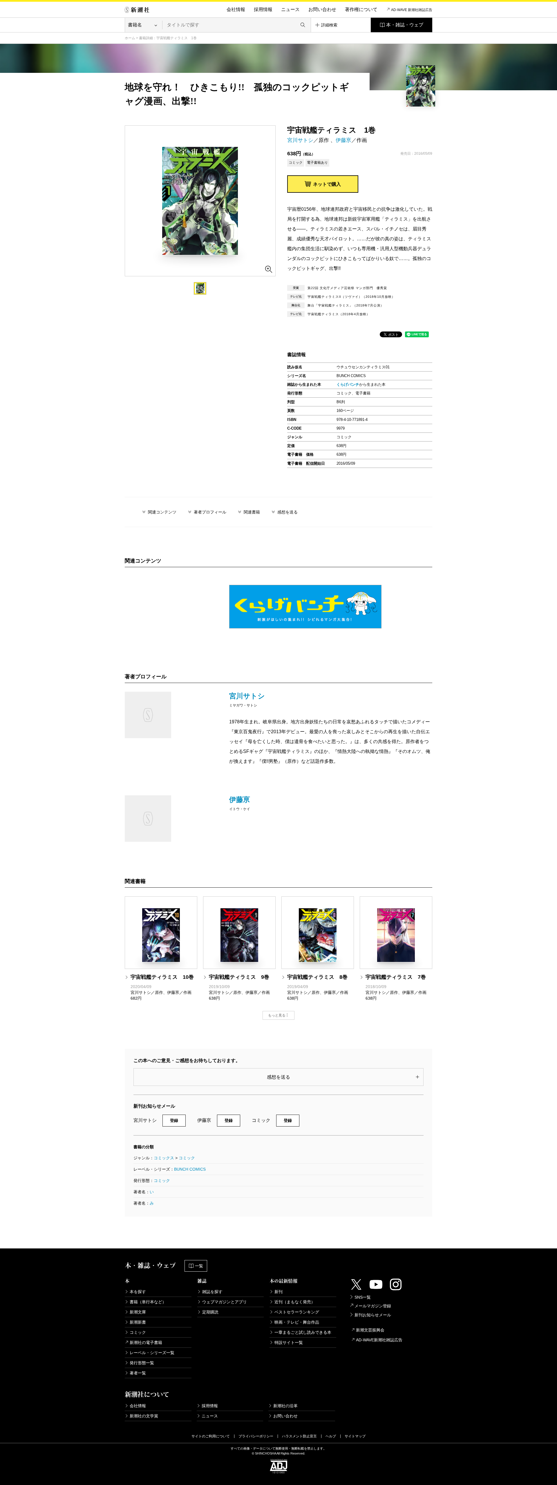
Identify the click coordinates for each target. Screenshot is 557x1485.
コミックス (164, 1158)
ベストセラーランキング (296, 1312)
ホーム (130, 38)
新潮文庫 (138, 1312)
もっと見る (276, 1015)
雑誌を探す (212, 1291)
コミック (187, 1158)
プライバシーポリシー (255, 1436)
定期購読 (210, 1312)
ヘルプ (330, 1436)
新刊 (278, 1291)
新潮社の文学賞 (144, 1416)
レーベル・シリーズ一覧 (152, 1352)
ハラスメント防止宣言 (299, 1436)
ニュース (290, 9)
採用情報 (263, 9)
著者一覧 (138, 1373)
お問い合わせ (322, 9)
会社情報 (236, 9)
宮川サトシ (300, 140)
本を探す (138, 1291)
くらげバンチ (348, 384)
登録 (174, 1120)
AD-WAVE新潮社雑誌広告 (379, 1340)
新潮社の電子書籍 (146, 1342)
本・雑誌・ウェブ (404, 24)
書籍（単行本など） (148, 1302)
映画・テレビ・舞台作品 (296, 1322)
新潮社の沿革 (285, 1405)
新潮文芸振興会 (370, 1330)
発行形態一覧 (142, 1362)
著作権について (361, 9)
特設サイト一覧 (288, 1342)
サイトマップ (355, 1436)
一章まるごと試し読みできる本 (302, 1332)
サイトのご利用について (210, 1436)
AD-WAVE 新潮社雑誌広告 (411, 10)
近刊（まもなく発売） (294, 1302)
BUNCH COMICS (190, 1169)
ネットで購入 (327, 184)
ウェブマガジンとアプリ (224, 1302)
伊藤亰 (343, 140)
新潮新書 (138, 1322)
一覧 (199, 1266)
